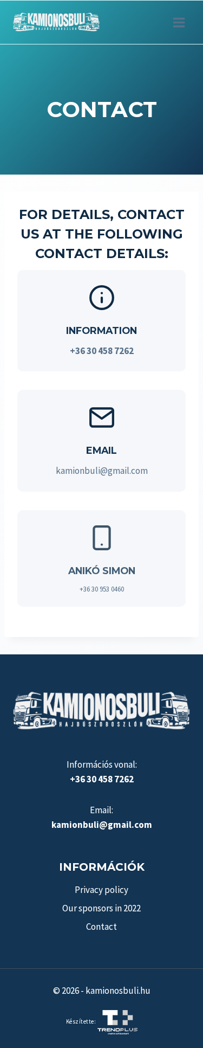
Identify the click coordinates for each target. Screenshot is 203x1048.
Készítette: (81, 1021)
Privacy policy (101, 890)
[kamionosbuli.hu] (56, 22)
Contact (101, 927)
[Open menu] (178, 22)
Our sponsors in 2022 (101, 908)
